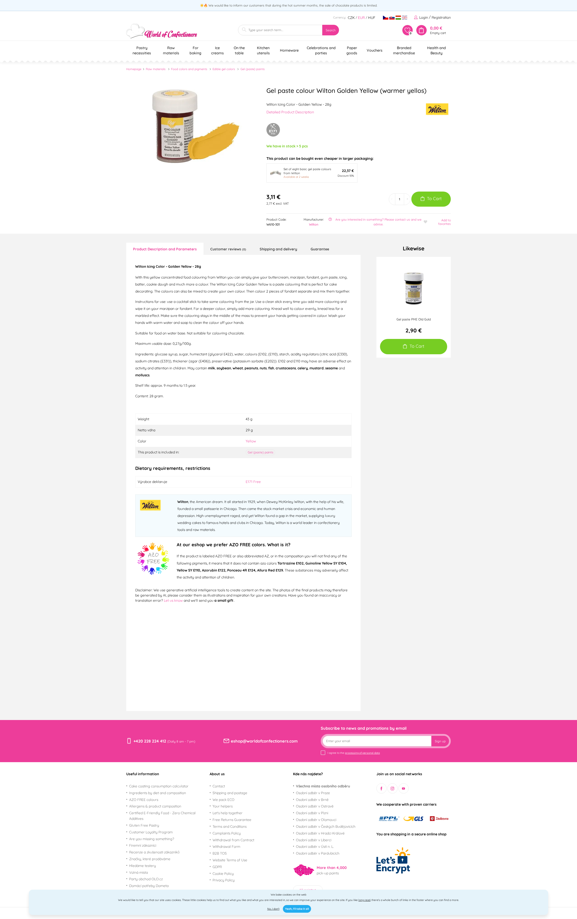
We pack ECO (223, 799)
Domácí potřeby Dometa (149, 885)
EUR (361, 17)
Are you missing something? (151, 839)
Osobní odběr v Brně (312, 799)
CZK (351, 17)
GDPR (217, 866)
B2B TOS (220, 853)
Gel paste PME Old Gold (413, 319)
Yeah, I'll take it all (297, 908)
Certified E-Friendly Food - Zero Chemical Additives (162, 816)
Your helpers (223, 806)
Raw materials (155, 69)
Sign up (440, 741)
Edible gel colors (224, 69)
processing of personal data (362, 752)
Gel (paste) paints (252, 69)
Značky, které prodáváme (149, 859)
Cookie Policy (223, 873)
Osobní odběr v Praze (313, 793)
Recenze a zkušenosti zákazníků (154, 852)
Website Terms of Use (230, 860)
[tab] (165, 249)
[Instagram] (392, 788)
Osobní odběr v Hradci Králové (320, 833)
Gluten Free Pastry (144, 825)
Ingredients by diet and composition (157, 793)
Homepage (133, 69)
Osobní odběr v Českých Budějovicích (325, 826)
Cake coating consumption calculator (158, 786)
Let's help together (228, 813)
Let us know (174, 600)
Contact (219, 786)
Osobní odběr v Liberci (313, 840)
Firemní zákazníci (142, 845)
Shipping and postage (230, 793)
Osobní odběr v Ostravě (315, 806)
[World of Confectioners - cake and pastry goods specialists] (161, 31)
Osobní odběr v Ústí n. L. (315, 846)
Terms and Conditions (230, 826)
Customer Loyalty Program (151, 832)
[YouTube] (403, 788)
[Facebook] (381, 788)
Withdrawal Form (226, 846)
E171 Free (253, 481)
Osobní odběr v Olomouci (316, 819)
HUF (371, 17)
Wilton (313, 224)
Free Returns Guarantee (232, 819)
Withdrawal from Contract (233, 840)
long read (364, 900)
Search (331, 30)
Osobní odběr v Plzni (312, 813)
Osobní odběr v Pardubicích (317, 853)
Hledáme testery (142, 865)
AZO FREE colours (143, 799)
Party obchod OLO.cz (146, 879)
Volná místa (138, 872)
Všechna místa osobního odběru (323, 786)
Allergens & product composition (155, 806)
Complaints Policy (227, 833)
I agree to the (353, 752)
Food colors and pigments (189, 69)
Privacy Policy (224, 880)
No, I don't (273, 908)
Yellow (251, 441)
